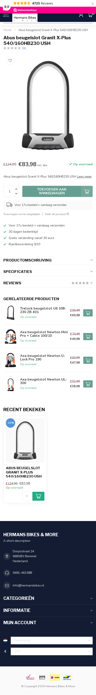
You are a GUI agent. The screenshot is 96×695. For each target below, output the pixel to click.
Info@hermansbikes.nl (28, 585)
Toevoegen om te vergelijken (21, 214)
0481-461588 (22, 573)
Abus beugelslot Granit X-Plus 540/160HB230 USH (53, 30)
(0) (24, 48)
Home (7, 30)
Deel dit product (55, 214)
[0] (90, 14)
